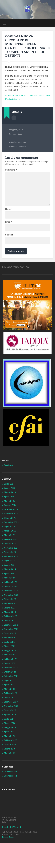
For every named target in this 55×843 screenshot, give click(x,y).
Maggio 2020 (10, 727)
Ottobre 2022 (10, 633)
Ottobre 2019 (10, 744)
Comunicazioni (10, 771)
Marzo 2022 (9, 655)
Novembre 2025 (11, 514)
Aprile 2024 (9, 573)
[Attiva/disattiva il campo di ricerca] (50, 23)
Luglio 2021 (9, 680)
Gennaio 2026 (10, 505)
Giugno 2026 (9, 488)
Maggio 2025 (10, 531)
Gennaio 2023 (10, 620)
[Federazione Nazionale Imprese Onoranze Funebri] (27, 10)
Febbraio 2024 (10, 582)
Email (8, 222)
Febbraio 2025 (10, 539)
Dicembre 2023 (11, 590)
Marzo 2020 (9, 736)
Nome (8, 209)
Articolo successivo (17, 146)
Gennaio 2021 (10, 697)
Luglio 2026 (9, 484)
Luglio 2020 (9, 719)
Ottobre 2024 (10, 552)
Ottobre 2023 (10, 599)
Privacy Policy (8, 837)
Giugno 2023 (9, 608)
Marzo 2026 (9, 501)
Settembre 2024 (11, 556)
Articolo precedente (17, 142)
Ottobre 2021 (10, 672)
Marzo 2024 (9, 578)
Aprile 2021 (9, 685)
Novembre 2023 (11, 595)
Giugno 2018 (9, 749)
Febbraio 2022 (10, 659)
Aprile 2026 (9, 496)
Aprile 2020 (9, 732)
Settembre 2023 (11, 603)
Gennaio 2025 (10, 543)
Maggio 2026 (10, 492)
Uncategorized (15, 134)
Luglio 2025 (9, 526)
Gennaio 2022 (10, 663)
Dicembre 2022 (11, 625)
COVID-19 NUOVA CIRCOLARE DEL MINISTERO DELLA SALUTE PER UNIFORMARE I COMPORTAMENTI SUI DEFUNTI (27, 46)
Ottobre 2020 (10, 710)
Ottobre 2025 (10, 518)
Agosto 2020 (10, 714)
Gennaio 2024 (10, 586)
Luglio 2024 (9, 560)
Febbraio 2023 (10, 616)
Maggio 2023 (10, 612)
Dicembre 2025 (11, 509)
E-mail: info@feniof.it (11, 827)
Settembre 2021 (11, 676)
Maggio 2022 (10, 650)
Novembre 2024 (11, 548)
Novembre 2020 (11, 706)
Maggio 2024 (10, 569)
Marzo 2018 (9, 753)
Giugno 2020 (9, 723)
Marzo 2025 (9, 535)
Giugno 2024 (9, 565)
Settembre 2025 (11, 522)
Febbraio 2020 (10, 740)
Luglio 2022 (9, 642)
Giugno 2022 (9, 646)
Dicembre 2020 (11, 702)
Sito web (9, 235)
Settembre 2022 (11, 637)
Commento (11, 170)
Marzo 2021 (9, 689)
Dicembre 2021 (11, 667)
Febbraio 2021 (10, 693)
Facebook (8, 465)
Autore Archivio (13, 117)
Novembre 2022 (11, 629)
